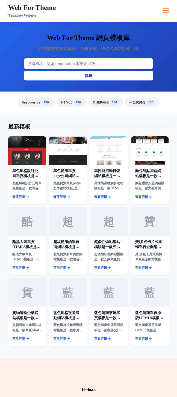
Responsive (35, 102)
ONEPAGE (105, 102)
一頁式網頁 (141, 102)
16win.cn (89, 389)
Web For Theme (32, 7)
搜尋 (88, 75)
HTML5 (71, 102)
